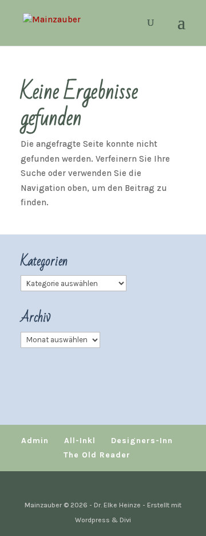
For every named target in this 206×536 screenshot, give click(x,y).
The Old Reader (97, 455)
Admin (35, 440)
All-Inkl (80, 440)
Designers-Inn (142, 440)
